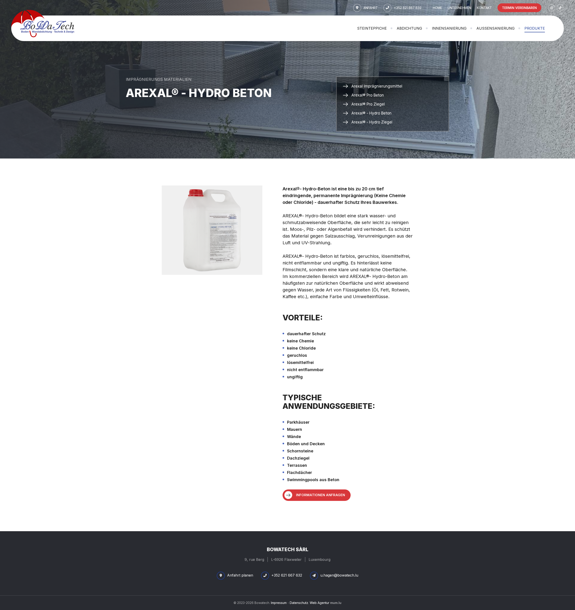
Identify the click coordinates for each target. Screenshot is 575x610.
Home (437, 8)
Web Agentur (319, 603)
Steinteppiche (372, 28)
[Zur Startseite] (42, 23)
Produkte (534, 28)
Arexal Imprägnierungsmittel (376, 86)
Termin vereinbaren (519, 8)
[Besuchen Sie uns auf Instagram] (551, 7)
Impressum (279, 603)
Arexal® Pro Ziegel (368, 104)
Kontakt (484, 8)
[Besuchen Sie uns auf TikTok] (560, 7)
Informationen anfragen (320, 495)
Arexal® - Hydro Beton (371, 113)
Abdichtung (409, 28)
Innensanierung (449, 28)
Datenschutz (299, 603)
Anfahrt (370, 7)
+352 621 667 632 (407, 7)
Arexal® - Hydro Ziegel (371, 122)
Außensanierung (495, 28)
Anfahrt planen (240, 575)
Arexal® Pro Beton (367, 95)
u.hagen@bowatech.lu (339, 575)
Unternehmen (459, 8)
